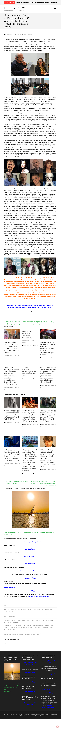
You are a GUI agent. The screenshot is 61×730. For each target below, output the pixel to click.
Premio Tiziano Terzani (25, 324)
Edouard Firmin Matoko (20, 321)
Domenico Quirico (8, 321)
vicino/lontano (39, 324)
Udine (33, 324)
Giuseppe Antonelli (9, 323)
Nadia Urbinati (43, 323)
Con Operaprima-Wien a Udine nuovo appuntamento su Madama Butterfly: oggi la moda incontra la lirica (12, 347)
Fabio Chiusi (30, 321)
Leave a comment (28, 34)
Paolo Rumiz (7, 324)
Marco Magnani (27, 323)
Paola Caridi (51, 323)
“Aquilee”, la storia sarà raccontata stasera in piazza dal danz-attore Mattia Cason (29, 371)
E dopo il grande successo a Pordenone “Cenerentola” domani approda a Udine (28, 336)
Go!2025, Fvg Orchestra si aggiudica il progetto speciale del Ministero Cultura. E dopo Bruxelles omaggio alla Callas (43, 483)
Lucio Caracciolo (18, 323)
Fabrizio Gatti (37, 321)
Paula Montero (15, 324)
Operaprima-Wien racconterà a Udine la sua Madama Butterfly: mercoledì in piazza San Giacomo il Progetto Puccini (48, 348)
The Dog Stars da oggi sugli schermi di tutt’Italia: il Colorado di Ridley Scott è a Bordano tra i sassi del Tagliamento (48, 415)
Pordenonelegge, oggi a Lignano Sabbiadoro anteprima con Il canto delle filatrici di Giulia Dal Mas (12, 414)
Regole (45, 715)
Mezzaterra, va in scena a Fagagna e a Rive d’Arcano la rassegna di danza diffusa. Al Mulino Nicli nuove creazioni (29, 415)
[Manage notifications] (57, 727)
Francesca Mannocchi (47, 321)
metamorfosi (35, 323)
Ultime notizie (9, 2)
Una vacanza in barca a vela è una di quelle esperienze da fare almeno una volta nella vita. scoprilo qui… (11, 687)
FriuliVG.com (14, 8)
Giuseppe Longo (9, 34)
